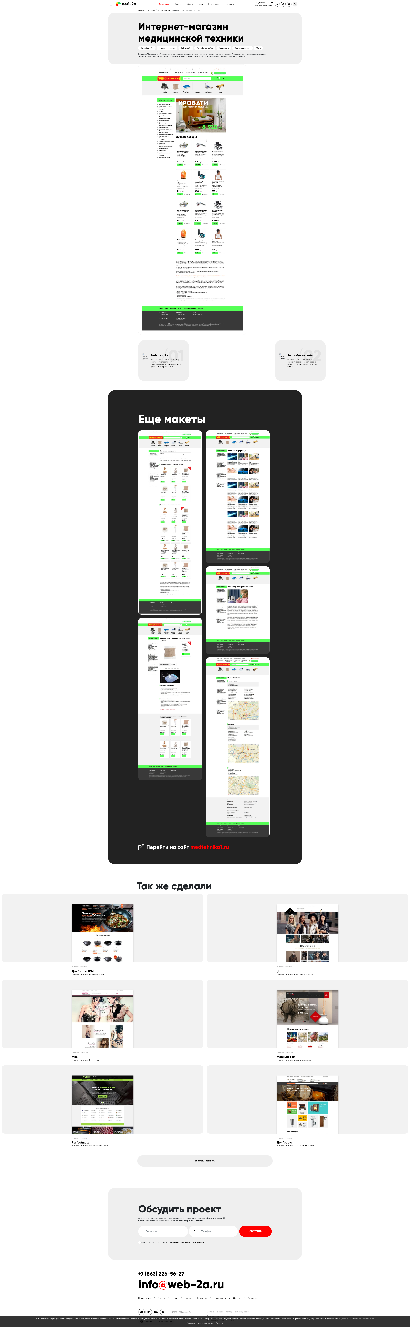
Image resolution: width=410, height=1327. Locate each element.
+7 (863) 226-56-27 (264, 3)
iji (278, 971)
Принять (219, 1323)
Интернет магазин (163, 10)
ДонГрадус (284, 1142)
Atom (258, 48)
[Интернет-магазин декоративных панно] (307, 1014)
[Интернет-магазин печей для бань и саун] (307, 1099)
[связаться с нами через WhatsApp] (289, 4)
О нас (190, 4)
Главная (141, 10)
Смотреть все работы (205, 1161)
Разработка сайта (204, 48)
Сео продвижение (242, 48)
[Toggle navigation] (112, 4)
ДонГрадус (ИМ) (83, 971)
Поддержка (224, 48)
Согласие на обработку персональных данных (228, 1312)
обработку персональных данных (187, 1242)
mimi (75, 1057)
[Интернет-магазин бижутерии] (102, 1014)
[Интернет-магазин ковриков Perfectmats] (102, 1099)
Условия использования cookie (200, 1323)
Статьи (237, 1298)
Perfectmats (80, 1142)
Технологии (220, 1298)
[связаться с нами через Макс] (283, 4)
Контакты (230, 4)
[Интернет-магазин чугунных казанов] (102, 928)
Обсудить (255, 1231)
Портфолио (163, 4)
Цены (200, 4)
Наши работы (150, 10)
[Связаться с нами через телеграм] (277, 4)
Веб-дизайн (186, 48)
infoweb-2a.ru (181, 1284)
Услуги (178, 4)
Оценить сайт (214, 4)
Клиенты (202, 1298)
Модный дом (286, 1057)
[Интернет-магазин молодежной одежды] (307, 928)
